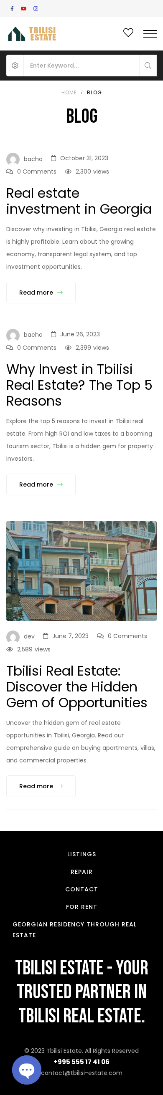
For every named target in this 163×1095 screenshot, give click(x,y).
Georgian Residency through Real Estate (75, 929)
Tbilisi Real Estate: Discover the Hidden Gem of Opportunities (77, 686)
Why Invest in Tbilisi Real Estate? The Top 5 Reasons (79, 385)
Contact (81, 889)
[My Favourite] (128, 34)
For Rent (81, 907)
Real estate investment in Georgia (79, 201)
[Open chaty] (26, 1070)
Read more (37, 292)
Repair (82, 872)
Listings (81, 854)
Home (69, 92)
